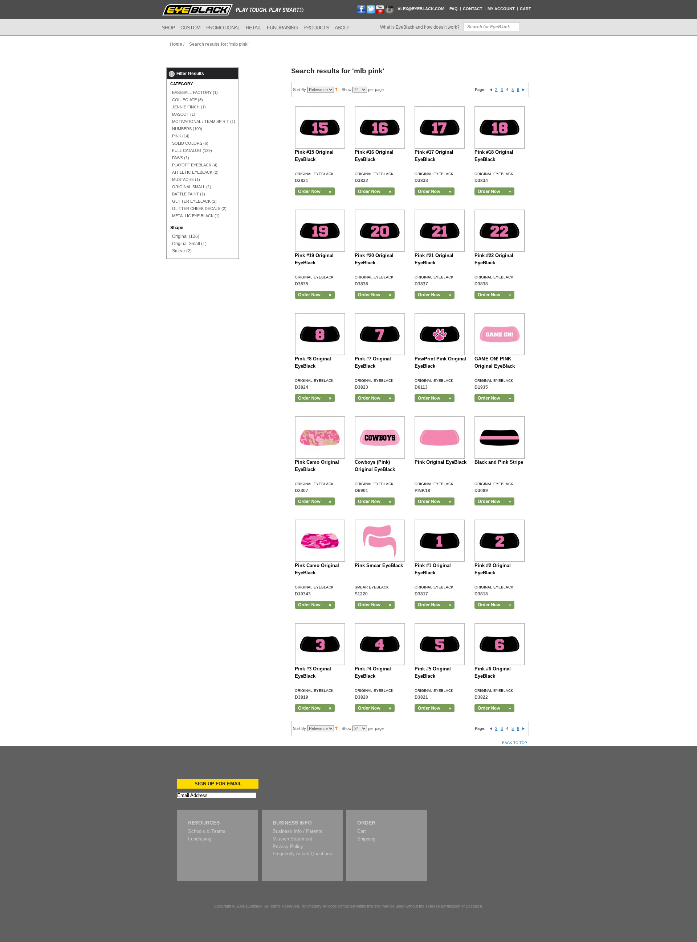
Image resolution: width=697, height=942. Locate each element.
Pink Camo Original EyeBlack (317, 465)
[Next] (523, 89)
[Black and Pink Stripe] (499, 437)
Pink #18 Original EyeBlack (493, 155)
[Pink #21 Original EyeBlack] (440, 231)
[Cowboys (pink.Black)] (380, 437)
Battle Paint (185, 194)
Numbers (182, 129)
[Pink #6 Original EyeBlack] (499, 644)
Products (316, 27)
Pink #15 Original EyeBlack (314, 155)
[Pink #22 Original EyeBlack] (499, 231)
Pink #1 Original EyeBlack (433, 569)
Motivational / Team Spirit (200, 121)
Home (176, 44)
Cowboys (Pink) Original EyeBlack (375, 465)
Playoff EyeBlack (191, 165)
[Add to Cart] (315, 191)
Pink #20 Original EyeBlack (374, 259)
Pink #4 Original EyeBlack (373, 672)
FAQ (453, 9)
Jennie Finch (186, 107)
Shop (168, 27)
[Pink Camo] (320, 437)
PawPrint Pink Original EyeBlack (440, 362)
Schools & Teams (206, 831)
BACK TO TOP (514, 743)
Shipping (366, 839)
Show (346, 89)
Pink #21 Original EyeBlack (434, 259)
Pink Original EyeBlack (440, 462)
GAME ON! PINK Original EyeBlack (494, 362)
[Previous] (491, 89)
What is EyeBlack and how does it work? (420, 27)
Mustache (183, 179)
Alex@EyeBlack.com (421, 9)
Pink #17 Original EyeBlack (434, 155)
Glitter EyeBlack (191, 201)
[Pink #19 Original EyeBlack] (320, 231)
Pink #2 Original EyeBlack (492, 569)
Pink (176, 136)
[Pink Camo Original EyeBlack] (320, 541)
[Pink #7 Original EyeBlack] (380, 334)
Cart (525, 9)
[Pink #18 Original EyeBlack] (499, 127)
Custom (190, 27)
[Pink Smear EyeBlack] (380, 541)
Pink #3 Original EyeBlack (313, 672)
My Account (501, 9)
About (342, 27)
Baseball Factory (192, 92)
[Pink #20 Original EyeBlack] (380, 231)
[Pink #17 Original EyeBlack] (440, 127)
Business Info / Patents (297, 831)
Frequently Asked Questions (302, 853)
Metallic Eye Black (192, 216)
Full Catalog (186, 150)
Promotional (223, 27)
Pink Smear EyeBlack (379, 565)
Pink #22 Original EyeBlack (493, 259)
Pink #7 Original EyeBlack (373, 362)
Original (180, 236)
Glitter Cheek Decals (196, 208)
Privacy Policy (288, 846)
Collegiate (184, 100)
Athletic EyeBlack (192, 172)
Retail (253, 27)
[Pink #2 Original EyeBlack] (499, 541)
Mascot (180, 114)
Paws (177, 158)
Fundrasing (199, 839)
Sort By (299, 89)
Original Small (188, 187)
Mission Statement (292, 839)
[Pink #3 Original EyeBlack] (320, 644)
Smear (178, 250)
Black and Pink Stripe (498, 462)
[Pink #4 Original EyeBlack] (380, 644)
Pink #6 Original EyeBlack (492, 672)
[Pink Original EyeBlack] (440, 437)
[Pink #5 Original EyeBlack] (440, 644)
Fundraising (282, 27)
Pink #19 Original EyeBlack (314, 259)
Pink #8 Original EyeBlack (313, 362)
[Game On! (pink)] (499, 334)
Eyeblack (254, 906)
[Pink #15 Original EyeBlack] (320, 127)
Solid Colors (187, 143)
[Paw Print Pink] (440, 334)
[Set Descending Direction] (336, 89)
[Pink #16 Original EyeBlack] (380, 127)
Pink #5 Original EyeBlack (433, 672)
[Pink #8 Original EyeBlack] (320, 334)
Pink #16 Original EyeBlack (374, 155)
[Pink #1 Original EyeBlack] (440, 541)
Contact (472, 9)
